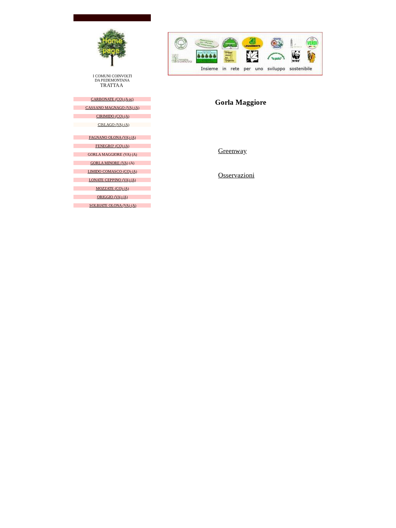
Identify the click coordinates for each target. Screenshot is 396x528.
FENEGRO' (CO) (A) (112, 146)
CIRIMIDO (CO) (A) (112, 116)
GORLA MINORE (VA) (109, 163)
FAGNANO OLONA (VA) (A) (112, 137)
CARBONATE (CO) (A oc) (112, 99)
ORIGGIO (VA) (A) (112, 197)
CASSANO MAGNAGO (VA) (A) (112, 108)
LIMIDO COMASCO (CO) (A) (112, 171)
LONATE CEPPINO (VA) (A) (112, 180)
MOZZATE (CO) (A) (112, 188)
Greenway (232, 151)
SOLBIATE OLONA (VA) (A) (112, 205)
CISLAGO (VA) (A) (113, 125)
